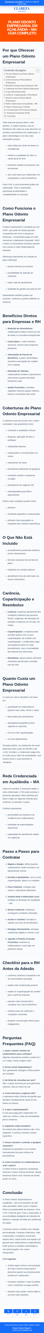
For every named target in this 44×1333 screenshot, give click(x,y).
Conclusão (11, 116)
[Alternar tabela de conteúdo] (36, 70)
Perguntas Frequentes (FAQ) (18, 113)
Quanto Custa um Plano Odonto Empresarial (18, 99)
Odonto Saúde (34, 1325)
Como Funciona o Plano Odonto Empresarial (19, 81)
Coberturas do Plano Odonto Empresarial (22, 89)
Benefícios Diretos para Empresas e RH (22, 86)
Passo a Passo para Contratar (18, 107)
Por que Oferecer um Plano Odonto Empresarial (20, 75)
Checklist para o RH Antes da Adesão (22, 110)
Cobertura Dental (11, 1325)
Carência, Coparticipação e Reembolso (21, 95)
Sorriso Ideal (23, 1325)
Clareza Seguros (24, 1328)
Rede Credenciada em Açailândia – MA (21, 104)
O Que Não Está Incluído (15, 92)
